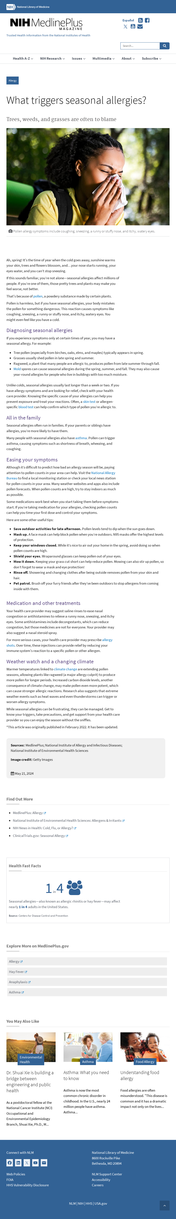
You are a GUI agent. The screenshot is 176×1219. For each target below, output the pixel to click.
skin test (89, 401)
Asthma (15, 992)
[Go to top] (165, 1205)
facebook (146, 21)
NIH (80, 1203)
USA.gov (100, 1203)
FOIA (9, 1179)
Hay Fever (16, 971)
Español (128, 20)
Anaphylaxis (18, 982)
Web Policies (15, 1174)
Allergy (13, 80)
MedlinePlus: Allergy (28, 812)
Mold (17, 368)
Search (165, 45)
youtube (132, 27)
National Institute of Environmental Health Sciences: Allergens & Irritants (67, 820)
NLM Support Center (107, 1174)
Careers (97, 1185)
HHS (89, 1203)
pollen (37, 296)
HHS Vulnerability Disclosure (27, 1185)
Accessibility (101, 1179)
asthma (81, 438)
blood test (25, 407)
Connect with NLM (20, 1152)
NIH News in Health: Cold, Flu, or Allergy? (43, 828)
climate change (65, 669)
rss (139, 21)
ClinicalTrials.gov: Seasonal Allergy (39, 835)
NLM (72, 1203)
